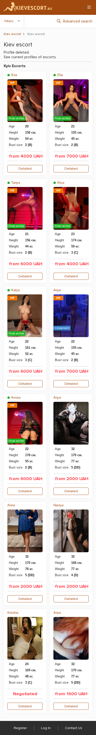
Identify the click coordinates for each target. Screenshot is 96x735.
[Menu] (89, 7)
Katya (15, 290)
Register (20, 728)
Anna (11, 505)
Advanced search (77, 21)
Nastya (58, 505)
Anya (57, 290)
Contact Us (73, 728)
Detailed (25, 168)
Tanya (15, 182)
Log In (46, 728)
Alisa (60, 182)
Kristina (12, 612)
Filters (9, 21)
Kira (13, 75)
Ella (59, 75)
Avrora (15, 397)
